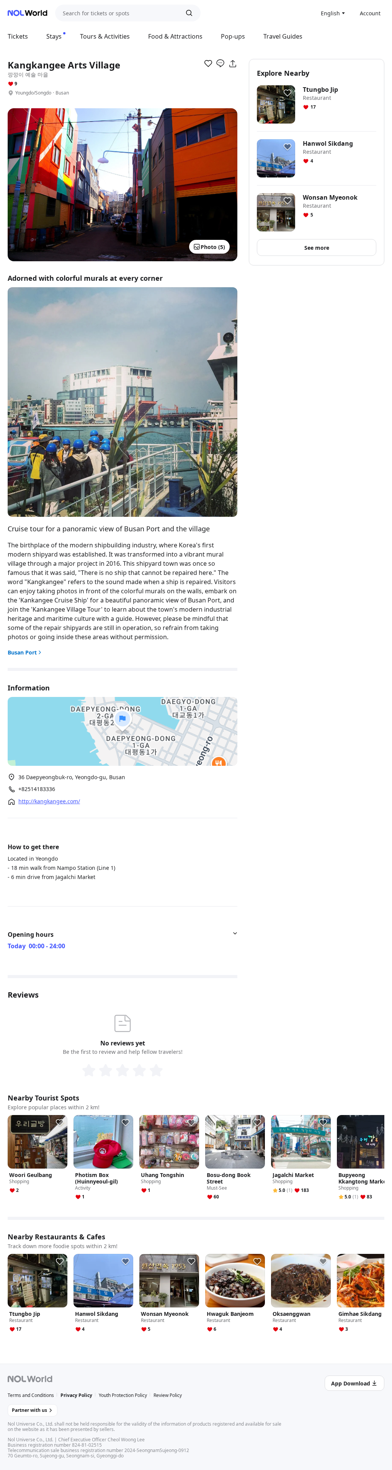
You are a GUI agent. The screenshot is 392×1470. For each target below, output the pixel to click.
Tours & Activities (105, 36)
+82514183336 (36, 789)
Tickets (18, 36)
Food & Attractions (175, 36)
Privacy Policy (76, 1395)
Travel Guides (282, 36)
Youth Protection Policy (123, 1395)
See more (316, 247)
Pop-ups (233, 36)
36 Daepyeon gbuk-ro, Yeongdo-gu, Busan (71, 777)
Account (370, 13)
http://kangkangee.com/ (49, 801)
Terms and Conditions (31, 1395)
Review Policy (168, 1395)
